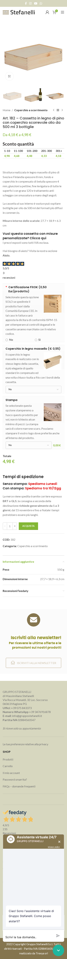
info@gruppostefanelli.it (27, 715)
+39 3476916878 (27, 712)
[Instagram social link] (30, 3)
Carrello (8, 766)
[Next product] (62, 110)
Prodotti (8, 759)
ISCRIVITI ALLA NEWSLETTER (36, 663)
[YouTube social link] (35, 3)
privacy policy (54, 847)
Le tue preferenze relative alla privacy (25, 744)
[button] (6, 52)
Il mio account (11, 772)
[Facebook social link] (26, 3)
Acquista (28, 526)
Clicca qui (38, 238)
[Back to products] (58, 110)
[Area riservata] (47, 12)
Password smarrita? (15, 779)
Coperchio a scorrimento (31, 110)
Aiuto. (6, 255)
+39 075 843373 (21, 708)
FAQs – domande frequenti (19, 786)
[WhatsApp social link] (40, 3)
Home (6, 110)
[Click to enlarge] (9, 76)
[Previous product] (53, 110)
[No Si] (33, 389)
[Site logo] (19, 11)
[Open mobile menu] (62, 12)
